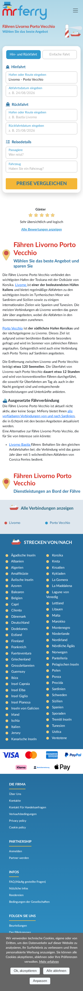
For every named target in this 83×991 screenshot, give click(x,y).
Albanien (17, 561)
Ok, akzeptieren (25, 971)
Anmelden (15, 851)
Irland (15, 714)
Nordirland (59, 640)
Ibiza (14, 678)
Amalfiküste (19, 573)
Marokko (58, 621)
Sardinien (58, 689)
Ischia (15, 720)
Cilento (16, 610)
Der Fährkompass (20, 932)
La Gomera (60, 580)
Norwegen (59, 652)
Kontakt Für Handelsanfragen (27, 807)
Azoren (16, 586)
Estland (16, 635)
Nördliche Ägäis (63, 646)
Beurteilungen (18, 925)
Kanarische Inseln (24, 739)
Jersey (16, 733)
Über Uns (15, 794)
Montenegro (61, 627)
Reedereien (16, 895)
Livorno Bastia (20, 444)
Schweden (59, 695)
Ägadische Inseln (23, 555)
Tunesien (58, 725)
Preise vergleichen (41, 183)
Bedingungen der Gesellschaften (29, 901)
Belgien (16, 598)
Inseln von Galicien (25, 708)
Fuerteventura (21, 653)
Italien (15, 727)
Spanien (57, 707)
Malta (56, 615)
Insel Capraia (20, 684)
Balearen (17, 592)
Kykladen (58, 573)
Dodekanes (19, 629)
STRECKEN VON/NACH (48, 542)
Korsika (57, 555)
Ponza (56, 676)
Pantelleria (59, 658)
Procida (57, 683)
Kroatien (58, 567)
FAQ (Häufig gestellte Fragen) (27, 881)
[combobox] (41, 79)
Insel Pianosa (20, 702)
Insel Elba (18, 690)
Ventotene (59, 738)
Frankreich (18, 647)
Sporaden (59, 713)
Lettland (58, 603)
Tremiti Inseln (61, 719)
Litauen (57, 609)
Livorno (21, 285)
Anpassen (40, 981)
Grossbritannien (22, 665)
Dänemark (18, 616)
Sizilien (57, 701)
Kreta (56, 561)
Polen (56, 670)
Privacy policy (17, 820)
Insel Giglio (19, 696)
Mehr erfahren (49, 961)
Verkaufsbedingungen (23, 814)
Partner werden (19, 858)
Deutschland (20, 622)
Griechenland (20, 659)
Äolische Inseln (22, 580)
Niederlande (60, 633)
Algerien (17, 567)
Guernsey (18, 671)
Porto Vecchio (12, 328)
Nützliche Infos (18, 888)
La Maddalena (62, 586)
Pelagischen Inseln (65, 664)
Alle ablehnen (56, 971)
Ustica (56, 732)
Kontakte (15, 800)
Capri (15, 604)
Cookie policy (17, 827)
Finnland (17, 641)
